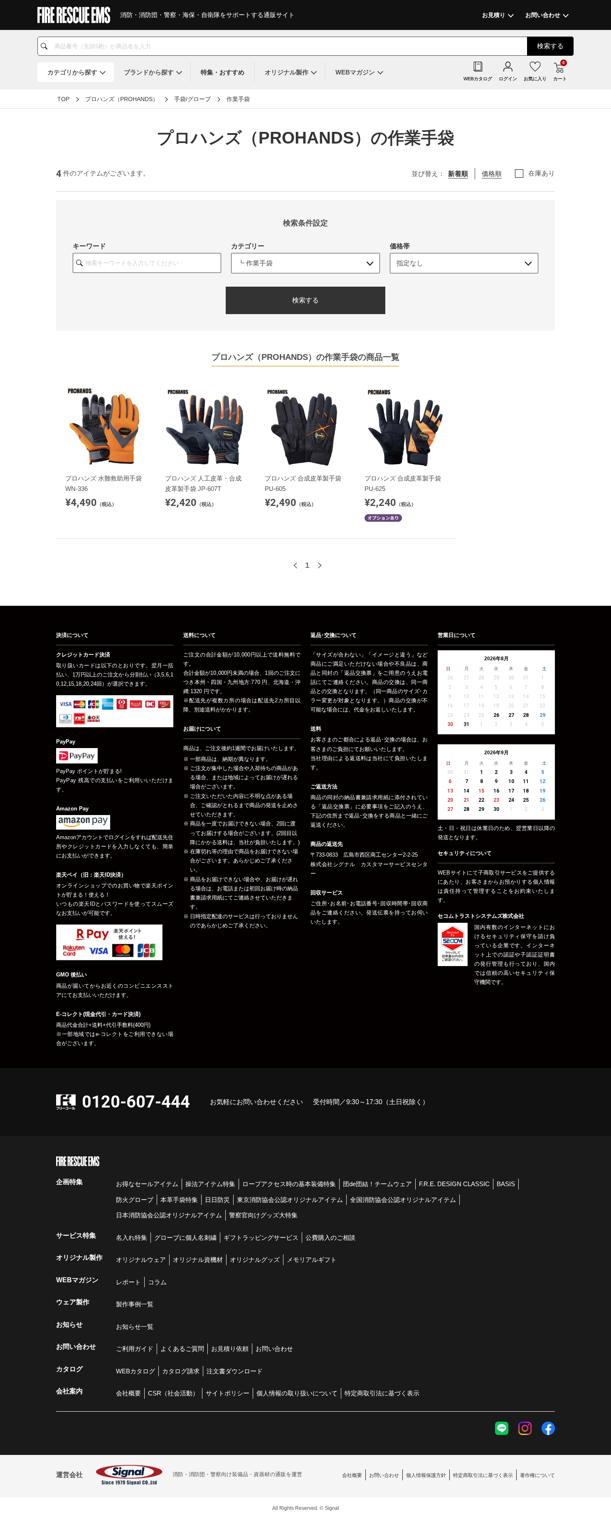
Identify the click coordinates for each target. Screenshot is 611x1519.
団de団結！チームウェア (377, 1183)
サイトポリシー (227, 1393)
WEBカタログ (135, 1371)
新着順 (458, 173)
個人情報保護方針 (426, 1475)
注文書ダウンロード (235, 1371)
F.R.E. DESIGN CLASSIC (454, 1183)
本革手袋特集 (179, 1199)
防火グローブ (134, 1199)
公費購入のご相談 (330, 1237)
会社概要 (128, 1393)
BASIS (506, 1183)
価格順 (492, 173)
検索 (550, 46)
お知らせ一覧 (134, 1326)
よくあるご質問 (182, 1348)
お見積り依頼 (230, 1348)
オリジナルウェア (141, 1259)
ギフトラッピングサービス (261, 1237)
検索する (305, 300)
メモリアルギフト (312, 1259)
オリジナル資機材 (198, 1259)
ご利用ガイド (134, 1348)
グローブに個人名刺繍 (185, 1237)
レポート (128, 1282)
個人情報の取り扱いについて (297, 1393)
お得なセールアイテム (147, 1183)
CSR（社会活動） (173, 1393)
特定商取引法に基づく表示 (382, 1393)
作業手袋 (238, 99)
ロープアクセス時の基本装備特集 (289, 1183)
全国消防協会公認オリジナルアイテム (403, 1199)
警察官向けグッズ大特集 (263, 1215)
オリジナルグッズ (255, 1259)
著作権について (537, 1475)
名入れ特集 (131, 1237)
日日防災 (217, 1199)
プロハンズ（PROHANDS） (121, 99)
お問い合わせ (274, 1348)
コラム (157, 1282)
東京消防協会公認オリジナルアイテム (290, 1199)
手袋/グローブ (192, 99)
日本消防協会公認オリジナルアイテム (169, 1215)
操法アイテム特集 (210, 1183)
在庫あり (541, 173)
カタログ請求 (181, 1371)
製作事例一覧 (134, 1304)
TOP (63, 99)
